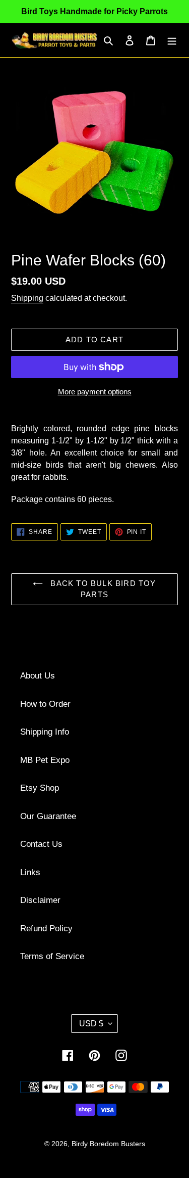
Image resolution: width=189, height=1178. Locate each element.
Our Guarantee (48, 816)
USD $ (91, 1023)
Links (30, 872)
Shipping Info (44, 732)
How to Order (45, 704)
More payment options (95, 391)
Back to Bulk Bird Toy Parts (102, 589)
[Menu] (171, 40)
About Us (37, 676)
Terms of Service (52, 956)
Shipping (27, 298)
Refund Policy (46, 928)
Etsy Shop (39, 788)
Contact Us (41, 844)
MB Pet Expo (45, 760)
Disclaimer (40, 900)
